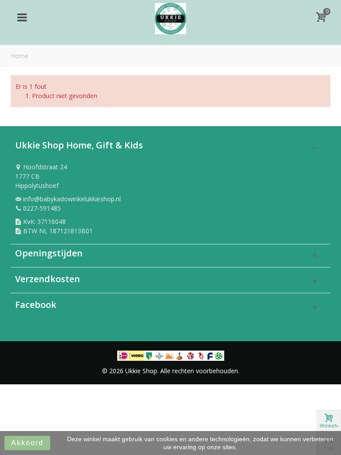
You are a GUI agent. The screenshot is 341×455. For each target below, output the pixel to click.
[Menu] (21, 17)
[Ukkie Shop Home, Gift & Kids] (170, 16)
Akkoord (27, 443)
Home (19, 56)
